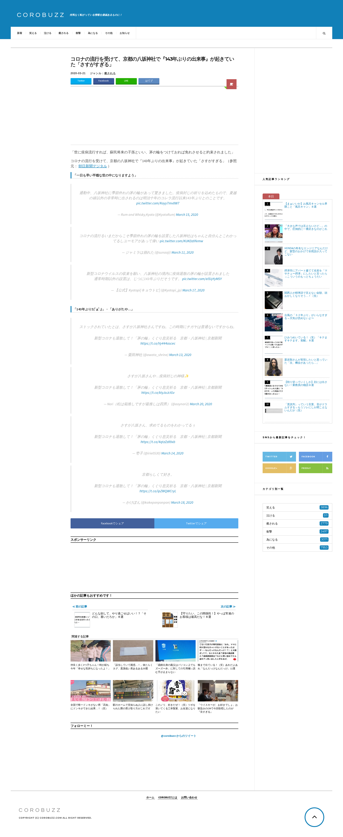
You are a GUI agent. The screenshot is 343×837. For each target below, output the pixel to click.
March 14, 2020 (172, 453)
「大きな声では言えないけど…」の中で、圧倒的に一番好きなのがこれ (305, 227)
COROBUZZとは (168, 797)
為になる (93, 33)
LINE (126, 80)
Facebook (103, 80)
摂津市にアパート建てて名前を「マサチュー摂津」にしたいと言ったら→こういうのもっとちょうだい (305, 273)
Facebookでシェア (112, 523)
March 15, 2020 (187, 214)
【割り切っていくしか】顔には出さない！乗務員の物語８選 (305, 383)
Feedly (306, 468)
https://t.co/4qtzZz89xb (158, 441)
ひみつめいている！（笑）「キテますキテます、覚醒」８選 (305, 339)
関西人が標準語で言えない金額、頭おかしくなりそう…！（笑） (305, 294)
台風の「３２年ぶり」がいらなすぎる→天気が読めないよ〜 (305, 316)
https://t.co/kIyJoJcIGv (158, 392)
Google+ (271, 468)
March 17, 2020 (193, 290)
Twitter (81, 80)
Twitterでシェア (196, 523)
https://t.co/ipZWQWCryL (158, 491)
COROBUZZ (41, 15)
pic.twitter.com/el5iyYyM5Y (202, 278)
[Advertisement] (154, 118)
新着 (19, 33)
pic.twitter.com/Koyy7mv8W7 (157, 203)
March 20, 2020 (201, 404)
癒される (64, 33)
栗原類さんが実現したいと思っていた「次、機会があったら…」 (305, 361)
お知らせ (125, 33)
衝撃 (78, 33)
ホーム (150, 797)
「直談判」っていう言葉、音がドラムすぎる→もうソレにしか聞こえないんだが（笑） (305, 407)
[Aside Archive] (232, 84)
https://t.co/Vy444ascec (157, 343)
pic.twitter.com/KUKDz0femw (181, 241)
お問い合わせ (189, 797)
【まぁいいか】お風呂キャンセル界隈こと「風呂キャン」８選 (305, 205)
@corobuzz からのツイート (178, 735)
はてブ (149, 80)
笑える (33, 33)
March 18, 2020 (182, 502)
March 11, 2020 (183, 252)
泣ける (47, 33)
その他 (109, 33)
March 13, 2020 (180, 354)
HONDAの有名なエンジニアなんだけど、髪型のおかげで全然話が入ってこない (306, 251)
